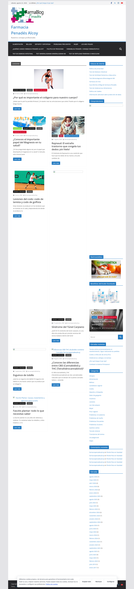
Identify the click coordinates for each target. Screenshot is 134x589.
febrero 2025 (93, 505)
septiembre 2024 (94, 518)
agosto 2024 (93, 522)
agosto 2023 (93, 548)
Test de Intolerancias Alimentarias (100, 88)
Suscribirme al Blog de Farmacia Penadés (103, 85)
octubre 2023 (93, 541)
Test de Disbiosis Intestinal (23, 54)
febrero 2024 (93, 535)
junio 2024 (92, 525)
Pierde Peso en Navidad (114, 449)
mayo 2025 (92, 502)
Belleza (29, 44)
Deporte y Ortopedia (42, 44)
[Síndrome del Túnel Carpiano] (68, 244)
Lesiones (29, 90)
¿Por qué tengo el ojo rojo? (45, 3)
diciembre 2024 (94, 509)
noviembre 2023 (94, 538)
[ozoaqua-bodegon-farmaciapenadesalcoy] (106, 296)
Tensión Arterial (94, 427)
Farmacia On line (95, 82)
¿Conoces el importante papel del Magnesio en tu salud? (27, 142)
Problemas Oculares (96, 421)
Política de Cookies (95, 91)
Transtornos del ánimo (96, 431)
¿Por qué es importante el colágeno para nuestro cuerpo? (45, 97)
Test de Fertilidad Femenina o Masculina (84, 54)
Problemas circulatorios (71, 136)
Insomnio (92, 395)
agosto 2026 (93, 473)
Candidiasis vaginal (95, 382)
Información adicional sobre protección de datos (105, 95)
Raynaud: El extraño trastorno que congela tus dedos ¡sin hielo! (66, 146)
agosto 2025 (93, 496)
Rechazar (99, 581)
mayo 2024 (92, 528)
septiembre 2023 (94, 544)
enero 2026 (93, 489)
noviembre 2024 (94, 512)
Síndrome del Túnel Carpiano (68, 326)
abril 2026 (92, 479)
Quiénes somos (94, 424)
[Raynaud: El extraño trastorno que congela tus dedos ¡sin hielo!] (68, 125)
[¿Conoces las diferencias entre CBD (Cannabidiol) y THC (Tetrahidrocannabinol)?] (68, 351)
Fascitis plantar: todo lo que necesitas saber (28, 412)
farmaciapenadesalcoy (32, 93)
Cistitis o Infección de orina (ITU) (100, 351)
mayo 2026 (92, 476)
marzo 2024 (93, 531)
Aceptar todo (86, 581)
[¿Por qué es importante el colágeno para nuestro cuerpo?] (48, 79)
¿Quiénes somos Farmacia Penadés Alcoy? (28, 49)
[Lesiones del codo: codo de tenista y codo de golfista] (29, 180)
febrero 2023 (93, 557)
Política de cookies (52, 584)
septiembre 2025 (94, 492)
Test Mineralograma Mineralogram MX (51, 54)
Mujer (76, 44)
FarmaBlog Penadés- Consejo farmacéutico (83, 49)
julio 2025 (92, 499)
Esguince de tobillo (23, 375)
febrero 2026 (93, 486)
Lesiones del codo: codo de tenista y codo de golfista (28, 200)
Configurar (110, 581)
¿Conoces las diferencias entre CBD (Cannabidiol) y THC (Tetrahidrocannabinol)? (68, 365)
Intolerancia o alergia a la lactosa (114, 319)
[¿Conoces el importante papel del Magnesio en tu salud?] (29, 121)
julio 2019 (92, 561)
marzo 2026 (93, 483)
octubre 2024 (93, 515)
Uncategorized (94, 434)
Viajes (91, 437)
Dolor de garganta (95, 392)
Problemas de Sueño (96, 414)
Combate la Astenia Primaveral (99, 361)
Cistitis (91, 385)
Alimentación (18, 44)
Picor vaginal (93, 408)
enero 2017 (93, 564)
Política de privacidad (55, 49)
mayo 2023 (92, 554)
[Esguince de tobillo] (29, 357)
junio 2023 (92, 551)
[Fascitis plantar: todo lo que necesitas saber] (29, 399)
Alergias (92, 372)
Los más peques (87, 44)
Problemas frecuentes (62, 44)
